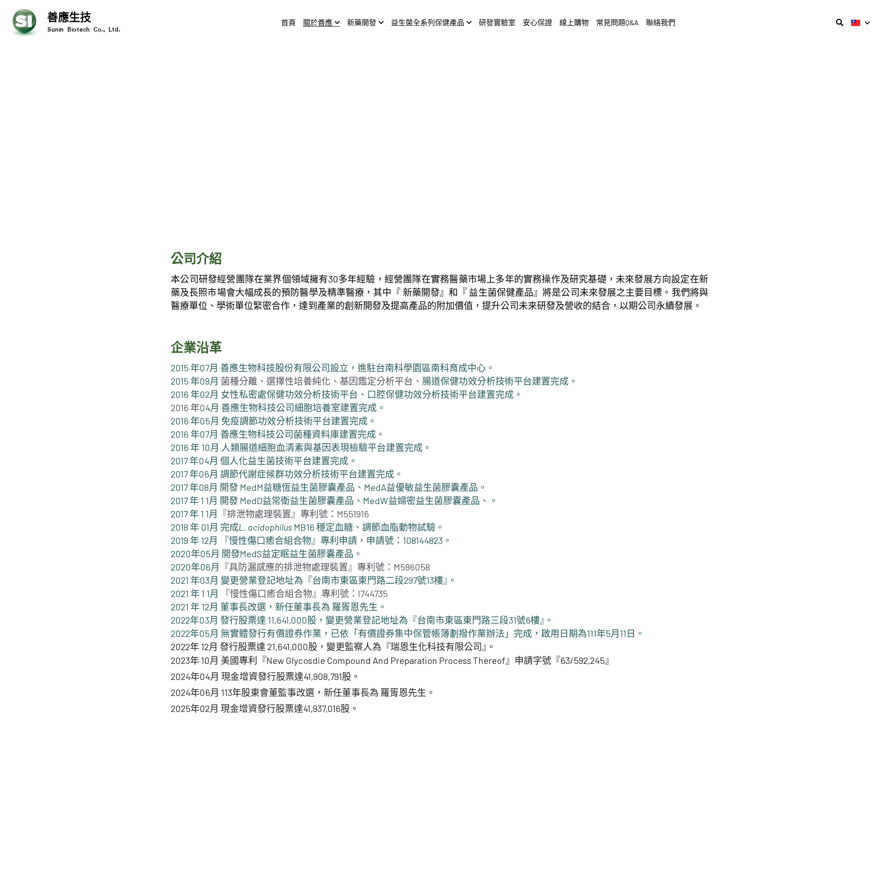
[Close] (552, 389)
